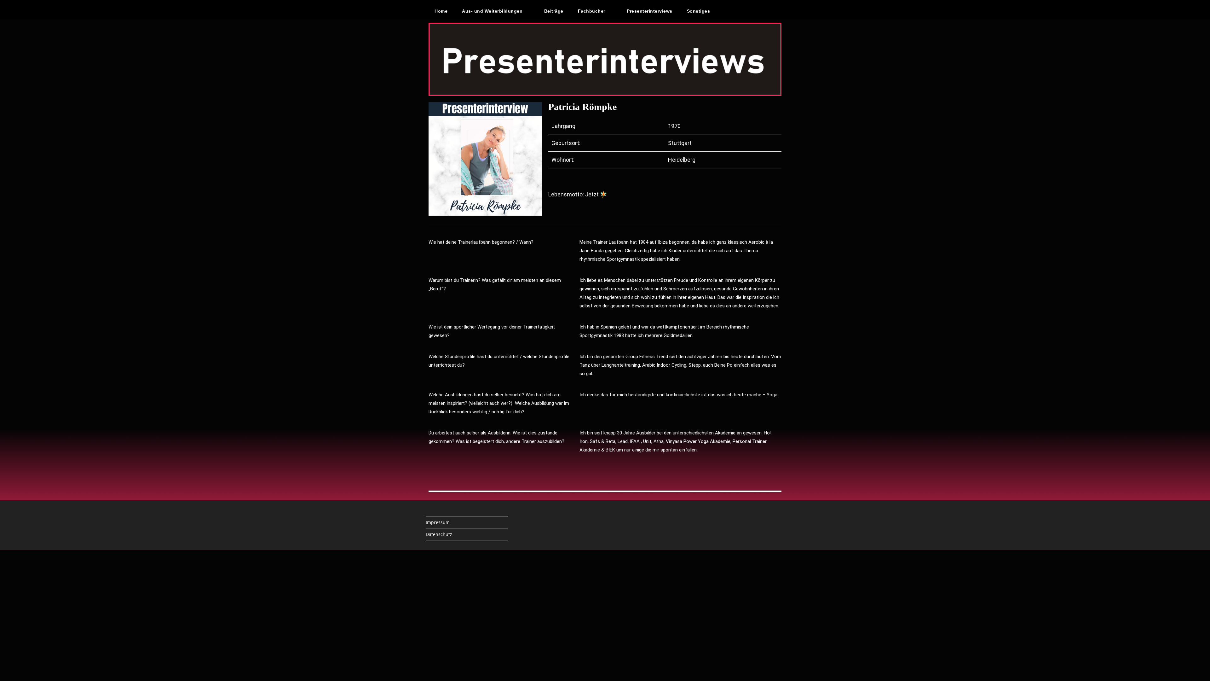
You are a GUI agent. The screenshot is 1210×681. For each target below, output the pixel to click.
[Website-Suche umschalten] (730, 11)
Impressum (438, 522)
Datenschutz (439, 534)
